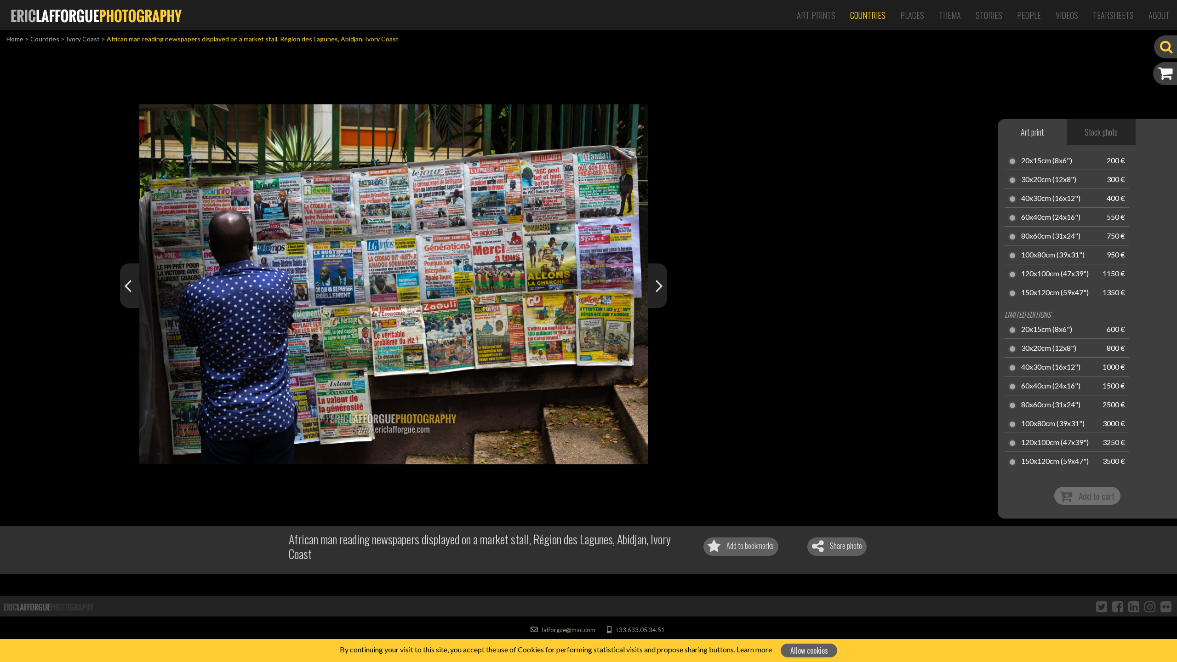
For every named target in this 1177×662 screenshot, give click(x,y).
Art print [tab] (1032, 132)
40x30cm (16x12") (1050, 198)
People (1029, 15)
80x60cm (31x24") (1050, 236)
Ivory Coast (83, 39)
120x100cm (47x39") (1055, 274)
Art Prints (816, 15)
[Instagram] (1149, 606)
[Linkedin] (1133, 606)
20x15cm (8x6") (1046, 161)
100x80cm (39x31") (1053, 255)
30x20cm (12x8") (1048, 179)
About (1159, 15)
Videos (1067, 15)
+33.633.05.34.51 (639, 629)
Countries (868, 15)
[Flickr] (1165, 606)
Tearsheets (1113, 15)
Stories (989, 15)
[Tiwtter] (1101, 606)
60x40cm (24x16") (1050, 217)
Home (14, 39)
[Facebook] (1117, 606)
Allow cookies (809, 650)
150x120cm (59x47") (1055, 293)
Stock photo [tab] (1101, 132)
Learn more (754, 649)
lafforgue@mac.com (568, 629)
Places (912, 15)
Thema (950, 15)
